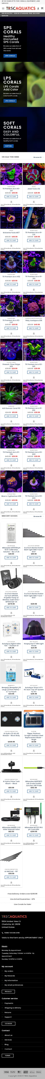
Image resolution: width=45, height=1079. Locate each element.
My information (11, 980)
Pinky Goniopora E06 (34, 321)
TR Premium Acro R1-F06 (11, 453)
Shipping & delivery (13, 1008)
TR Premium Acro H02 (11, 277)
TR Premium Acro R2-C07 (11, 321)
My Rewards (10, 976)
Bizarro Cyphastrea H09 (11, 496)
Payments (9, 1003)
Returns (8, 1012)
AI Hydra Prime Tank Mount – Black (11, 782)
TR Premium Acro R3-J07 (11, 190)
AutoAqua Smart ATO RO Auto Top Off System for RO (34, 690)
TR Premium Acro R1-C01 (33, 234)
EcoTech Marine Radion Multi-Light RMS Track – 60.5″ (34, 596)
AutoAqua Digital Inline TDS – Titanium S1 (11, 645)
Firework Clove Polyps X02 (11, 365)
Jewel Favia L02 (33, 189)
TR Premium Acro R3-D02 (33, 453)
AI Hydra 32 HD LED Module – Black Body (11, 735)
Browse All (38, 157)
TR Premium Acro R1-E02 (33, 409)
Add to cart (11, 196)
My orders (9, 971)
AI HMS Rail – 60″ (11, 872)
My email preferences (14, 985)
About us (8, 1035)
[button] (3, 8)
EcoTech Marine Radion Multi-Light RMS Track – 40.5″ (34, 550)
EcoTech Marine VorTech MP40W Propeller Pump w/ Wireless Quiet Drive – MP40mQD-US (11, 598)
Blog (6, 1044)
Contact (8, 1049)
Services (8, 1040)
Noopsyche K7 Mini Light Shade (34, 645)
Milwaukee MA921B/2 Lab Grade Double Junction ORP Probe (33, 784)
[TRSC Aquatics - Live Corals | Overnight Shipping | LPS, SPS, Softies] (20, 8)
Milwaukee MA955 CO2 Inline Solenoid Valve (11, 829)
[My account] (38, 8)
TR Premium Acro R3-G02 (33, 497)
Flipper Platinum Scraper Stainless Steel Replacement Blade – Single (33, 737)
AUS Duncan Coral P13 (11, 408)
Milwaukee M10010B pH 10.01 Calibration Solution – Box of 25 (11, 550)
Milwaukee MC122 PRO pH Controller (34, 829)
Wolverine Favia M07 (11, 233)
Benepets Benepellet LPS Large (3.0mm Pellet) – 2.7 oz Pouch (11, 690)
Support (8, 1017)
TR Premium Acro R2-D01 (33, 365)
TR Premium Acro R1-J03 (33, 278)
